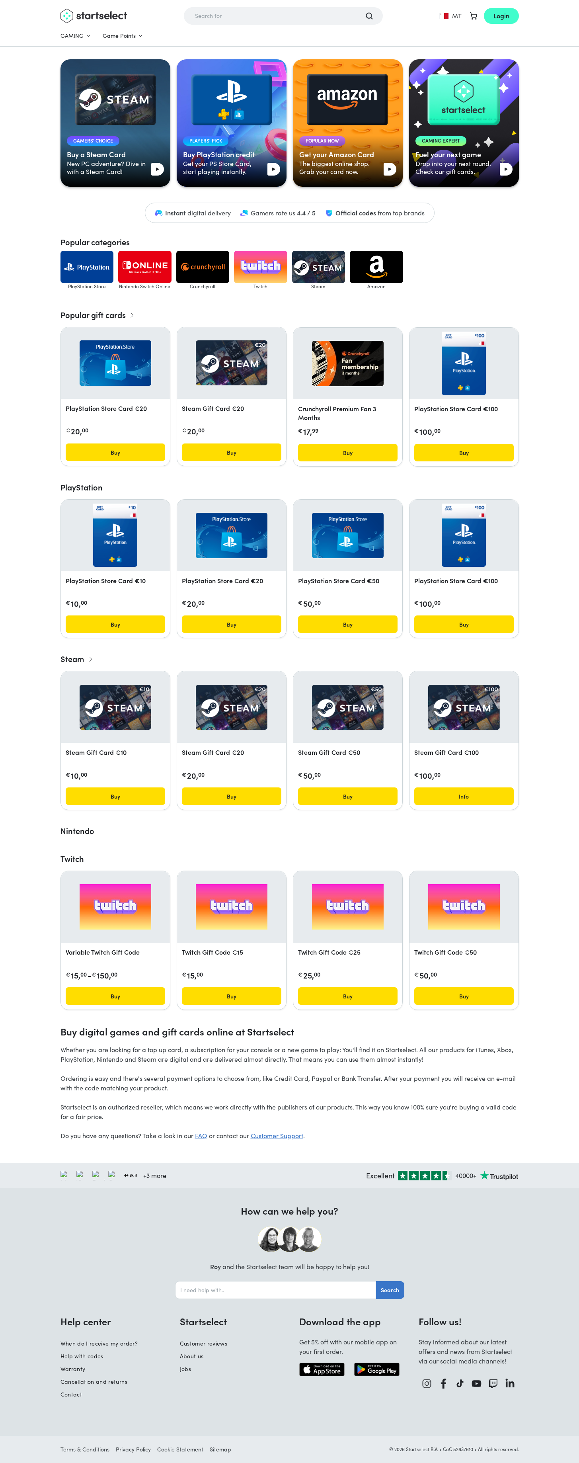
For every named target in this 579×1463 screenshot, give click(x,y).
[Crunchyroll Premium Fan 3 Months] (348, 363)
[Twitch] (493, 1383)
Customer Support (277, 1135)
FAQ (201, 1135)
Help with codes (81, 1356)
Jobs (185, 1369)
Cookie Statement (180, 1449)
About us (192, 1356)
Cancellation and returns (93, 1381)
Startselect (203, 1321)
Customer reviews (204, 1343)
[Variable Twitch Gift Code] (115, 907)
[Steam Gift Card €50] (348, 707)
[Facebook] (443, 1383)
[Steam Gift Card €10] (115, 707)
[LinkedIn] (510, 1383)
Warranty (73, 1369)
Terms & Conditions (84, 1449)
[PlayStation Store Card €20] (115, 363)
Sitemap (220, 1449)
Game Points (119, 35)
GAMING (72, 35)
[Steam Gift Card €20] (231, 362)
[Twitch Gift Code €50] (464, 907)
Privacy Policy (133, 1449)
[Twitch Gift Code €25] (348, 907)
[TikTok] (460, 1383)
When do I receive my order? (99, 1343)
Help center (85, 1321)
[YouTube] (476, 1383)
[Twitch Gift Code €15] (231, 907)
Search (390, 1290)
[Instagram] (427, 1383)
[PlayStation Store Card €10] (115, 535)
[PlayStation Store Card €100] (463, 363)
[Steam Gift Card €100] (464, 707)
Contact (71, 1394)
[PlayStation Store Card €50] (348, 535)
